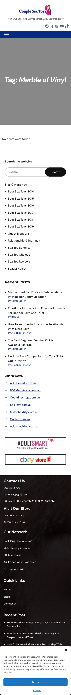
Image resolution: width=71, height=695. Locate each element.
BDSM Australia (12, 555)
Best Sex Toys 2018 (21, 219)
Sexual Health (17, 269)
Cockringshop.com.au (25, 397)
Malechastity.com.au (24, 412)
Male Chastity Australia (17, 548)
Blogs (7, 596)
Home (7, 589)
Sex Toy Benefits (19, 248)
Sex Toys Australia (14, 569)
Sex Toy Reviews (19, 261)
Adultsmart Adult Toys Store (20, 562)
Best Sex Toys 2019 (21, 226)
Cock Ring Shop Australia (18, 541)
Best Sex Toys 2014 (21, 191)
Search (55, 172)
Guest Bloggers (18, 233)
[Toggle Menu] (6, 34)
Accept (35, 682)
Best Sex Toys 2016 (21, 205)
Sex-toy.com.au (21, 405)
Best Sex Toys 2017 (21, 212)
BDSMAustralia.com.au (25, 390)
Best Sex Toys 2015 (21, 198)
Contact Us (10, 603)
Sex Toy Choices (19, 254)
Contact (37, 690)
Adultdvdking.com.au (24, 426)
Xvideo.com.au (20, 419)
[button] (66, 650)
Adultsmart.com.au (23, 383)
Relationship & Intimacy (24, 240)
